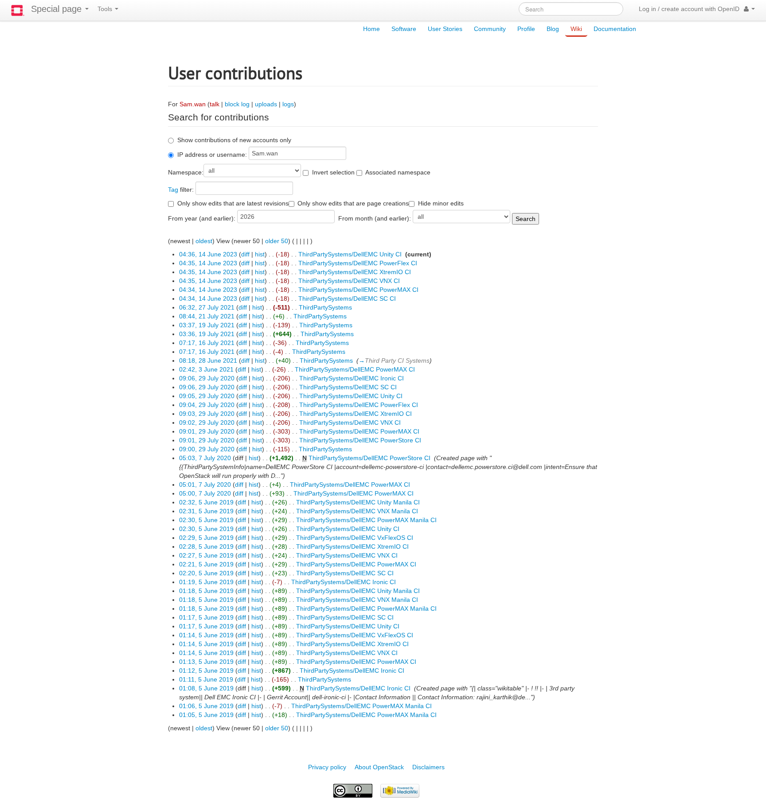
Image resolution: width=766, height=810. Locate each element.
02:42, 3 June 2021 (206, 369)
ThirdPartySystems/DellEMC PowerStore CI (360, 440)
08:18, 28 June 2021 (208, 360)
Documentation (615, 28)
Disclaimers (428, 767)
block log (237, 104)
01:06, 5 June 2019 (206, 705)
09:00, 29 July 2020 (206, 449)
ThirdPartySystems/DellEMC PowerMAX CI (358, 289)
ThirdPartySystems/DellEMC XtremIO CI (354, 271)
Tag (173, 189)
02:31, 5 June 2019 (206, 511)
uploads (266, 104)
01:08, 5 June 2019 (206, 688)
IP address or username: (212, 154)
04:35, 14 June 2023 (208, 263)
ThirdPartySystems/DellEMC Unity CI (350, 254)
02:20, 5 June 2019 (206, 573)
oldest (203, 240)
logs (288, 104)
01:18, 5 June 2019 (206, 590)
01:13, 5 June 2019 (206, 661)
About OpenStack (379, 767)
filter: (181, 189)
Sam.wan (193, 104)
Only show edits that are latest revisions (233, 203)
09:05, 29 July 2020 (206, 395)
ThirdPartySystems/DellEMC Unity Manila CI (358, 502)
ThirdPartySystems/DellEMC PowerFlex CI (357, 263)
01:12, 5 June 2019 (206, 670)
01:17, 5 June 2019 (206, 617)
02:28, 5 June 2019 (206, 546)
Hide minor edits (441, 203)
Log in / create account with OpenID (689, 8)
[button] (749, 9)
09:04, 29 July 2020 (206, 404)
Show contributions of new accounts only (234, 139)
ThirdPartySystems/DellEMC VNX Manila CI (357, 511)
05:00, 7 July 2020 (205, 493)
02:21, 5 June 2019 (206, 564)
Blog (553, 28)
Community (490, 28)
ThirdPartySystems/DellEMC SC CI (347, 298)
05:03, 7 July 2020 (205, 457)
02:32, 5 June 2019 (206, 502)
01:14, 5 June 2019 (206, 635)
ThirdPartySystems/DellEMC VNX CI (349, 280)
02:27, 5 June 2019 (206, 555)
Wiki (576, 28)
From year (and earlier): (201, 218)
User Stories (445, 28)
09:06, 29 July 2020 (206, 378)
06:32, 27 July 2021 (206, 307)
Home (371, 28)
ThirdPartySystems (325, 307)
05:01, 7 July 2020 (205, 484)
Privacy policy (327, 767)
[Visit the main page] (18, 10)
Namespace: (185, 172)
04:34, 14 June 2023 (208, 289)
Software (403, 28)
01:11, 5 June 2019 (206, 679)
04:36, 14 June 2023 (208, 254)
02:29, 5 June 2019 (206, 537)
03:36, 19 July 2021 (206, 333)
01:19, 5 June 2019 (206, 581)
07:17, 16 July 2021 (206, 342)
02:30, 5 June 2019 (206, 519)
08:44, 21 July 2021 (206, 316)
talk (214, 104)
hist (260, 254)
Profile (526, 28)
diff (245, 254)
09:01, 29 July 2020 (206, 431)
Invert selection (333, 172)
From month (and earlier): (374, 218)
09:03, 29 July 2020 (206, 413)
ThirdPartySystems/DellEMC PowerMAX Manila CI (366, 519)
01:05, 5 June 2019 (206, 714)
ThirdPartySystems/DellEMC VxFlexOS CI (354, 537)
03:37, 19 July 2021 (206, 325)
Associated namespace (397, 172)
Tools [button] (106, 8)
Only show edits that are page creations (353, 203)
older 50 (276, 240)
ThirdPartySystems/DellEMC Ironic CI (351, 378)
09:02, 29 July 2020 (206, 422)
